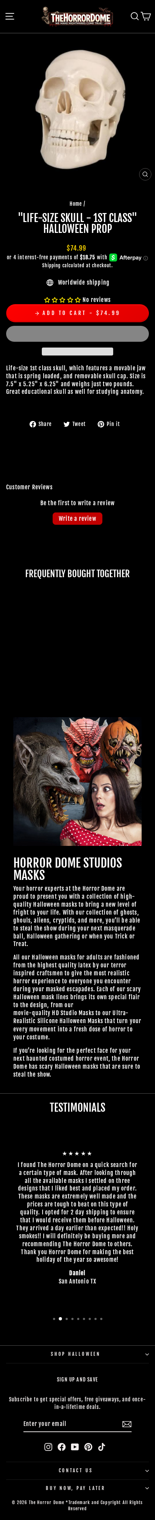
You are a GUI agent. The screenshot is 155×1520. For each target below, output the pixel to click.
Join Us (124, 851)
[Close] (142, 654)
